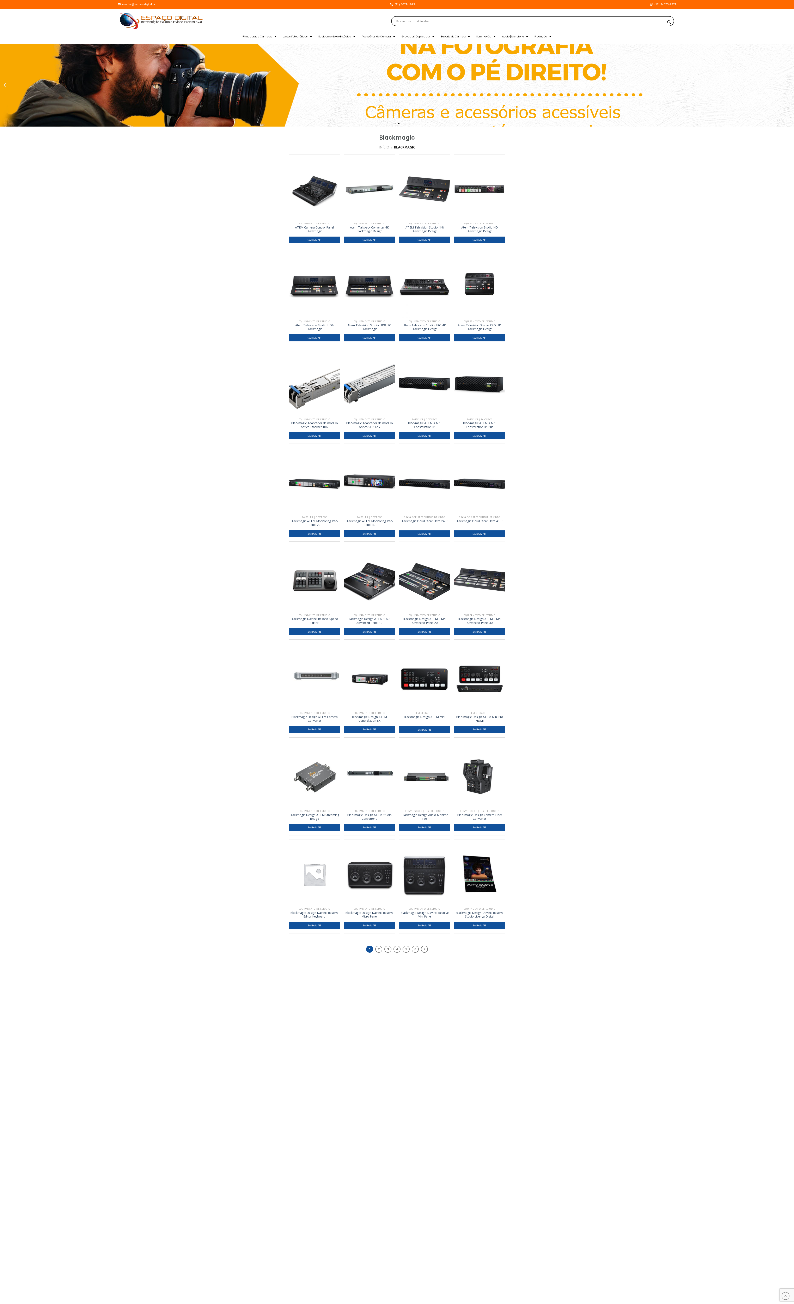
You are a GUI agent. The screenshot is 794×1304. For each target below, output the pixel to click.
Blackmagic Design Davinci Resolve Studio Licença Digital (479, 915)
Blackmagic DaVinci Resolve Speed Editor (314, 621)
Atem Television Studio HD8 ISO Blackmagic (369, 327)
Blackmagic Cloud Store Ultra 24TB (424, 521)
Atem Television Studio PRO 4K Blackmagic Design (424, 327)
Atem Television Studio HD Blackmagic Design (479, 229)
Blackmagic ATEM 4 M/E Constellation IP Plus (479, 425)
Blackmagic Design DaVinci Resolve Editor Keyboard (314, 915)
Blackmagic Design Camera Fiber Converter (479, 817)
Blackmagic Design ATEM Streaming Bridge (314, 817)
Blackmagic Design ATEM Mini (424, 717)
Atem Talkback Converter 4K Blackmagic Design (369, 229)
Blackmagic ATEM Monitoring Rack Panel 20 (314, 523)
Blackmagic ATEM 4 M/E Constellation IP (424, 425)
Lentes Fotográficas (295, 36)
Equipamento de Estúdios (334, 36)
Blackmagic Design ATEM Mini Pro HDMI (479, 719)
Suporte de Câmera (453, 36)
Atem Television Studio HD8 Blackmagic (314, 327)
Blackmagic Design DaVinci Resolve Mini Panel (425, 915)
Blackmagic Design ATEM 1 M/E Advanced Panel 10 (369, 621)
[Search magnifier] (669, 22)
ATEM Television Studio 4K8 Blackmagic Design (424, 229)
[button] (4, 85)
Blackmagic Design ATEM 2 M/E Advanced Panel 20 (424, 621)
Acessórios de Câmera (376, 36)
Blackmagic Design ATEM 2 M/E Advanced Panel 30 (479, 621)
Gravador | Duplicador (416, 36)
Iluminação (483, 36)
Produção (541, 36)
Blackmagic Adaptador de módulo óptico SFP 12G (369, 425)
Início (384, 147)
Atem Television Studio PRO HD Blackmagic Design (479, 327)
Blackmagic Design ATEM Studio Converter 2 (369, 817)
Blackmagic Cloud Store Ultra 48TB (479, 521)
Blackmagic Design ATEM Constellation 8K (369, 719)
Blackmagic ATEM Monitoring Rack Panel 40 (369, 523)
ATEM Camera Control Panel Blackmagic (314, 229)
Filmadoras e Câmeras (257, 36)
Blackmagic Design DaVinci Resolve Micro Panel (369, 915)
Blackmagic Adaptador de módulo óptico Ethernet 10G (314, 425)
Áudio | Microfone (513, 36)
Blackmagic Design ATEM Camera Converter (314, 719)
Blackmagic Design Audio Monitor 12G (425, 817)
